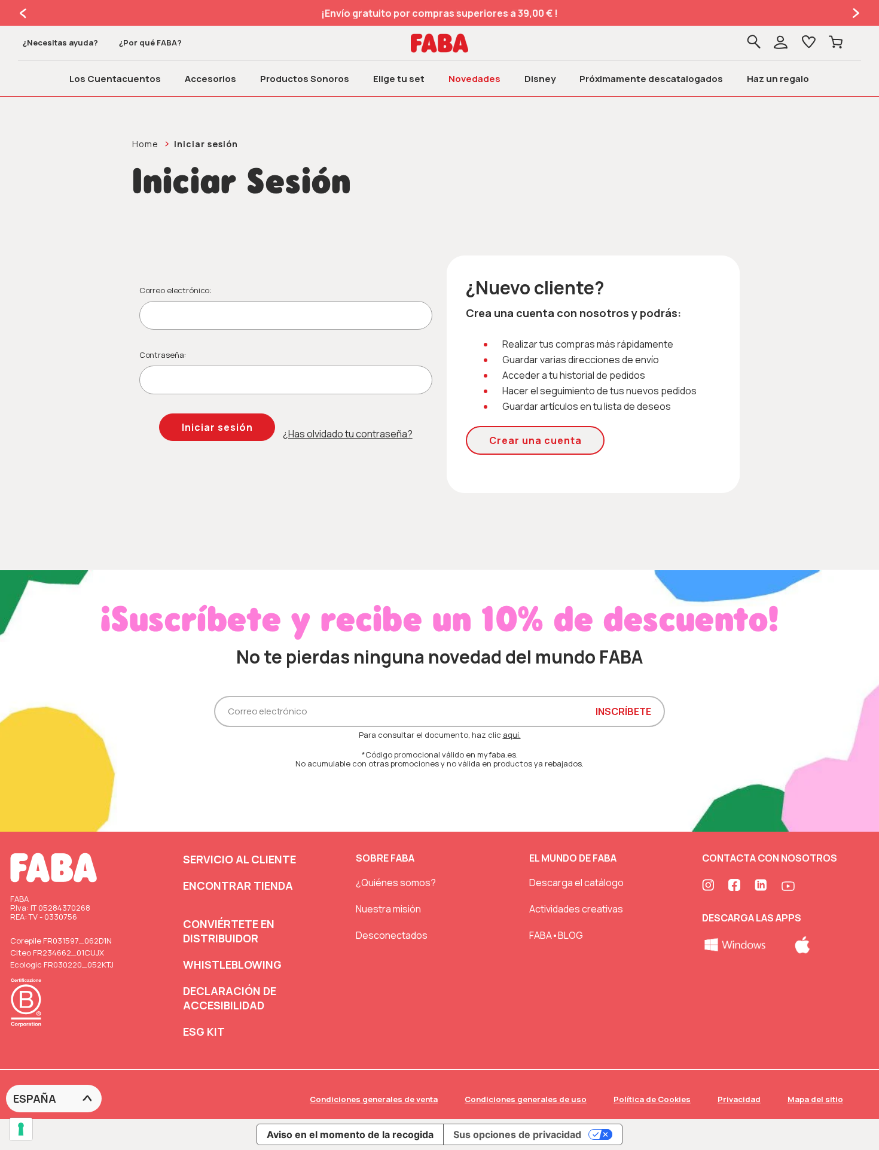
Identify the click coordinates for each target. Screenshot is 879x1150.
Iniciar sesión (206, 144)
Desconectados (392, 935)
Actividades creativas (576, 908)
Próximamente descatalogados (651, 78)
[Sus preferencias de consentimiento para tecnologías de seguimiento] (21, 1129)
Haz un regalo (778, 78)
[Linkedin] (762, 886)
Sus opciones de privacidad (517, 1134)
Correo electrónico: (175, 290)
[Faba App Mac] (802, 943)
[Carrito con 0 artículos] (835, 43)
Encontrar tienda (238, 885)
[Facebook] (735, 886)
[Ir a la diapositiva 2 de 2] (24, 13)
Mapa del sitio (815, 1099)
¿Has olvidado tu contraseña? (348, 433)
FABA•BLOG (556, 935)
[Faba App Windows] (736, 943)
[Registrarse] (780, 43)
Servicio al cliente (239, 859)
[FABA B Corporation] (29, 1028)
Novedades (474, 78)
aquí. (512, 734)
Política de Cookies (652, 1099)
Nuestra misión (388, 908)
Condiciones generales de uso (526, 1099)
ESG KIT (204, 1031)
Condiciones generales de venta (374, 1099)
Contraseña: (163, 354)
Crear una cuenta (535, 440)
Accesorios (210, 78)
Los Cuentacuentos (115, 78)
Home (145, 144)
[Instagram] (709, 886)
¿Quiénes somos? (396, 882)
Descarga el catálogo (576, 882)
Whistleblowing (232, 964)
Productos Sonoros (304, 78)
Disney (540, 78)
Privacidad (739, 1099)
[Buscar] (753, 43)
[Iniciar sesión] (788, 43)
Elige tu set (399, 78)
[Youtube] (788, 886)
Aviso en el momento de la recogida (350, 1134)
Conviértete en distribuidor (228, 931)
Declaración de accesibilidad (229, 998)
